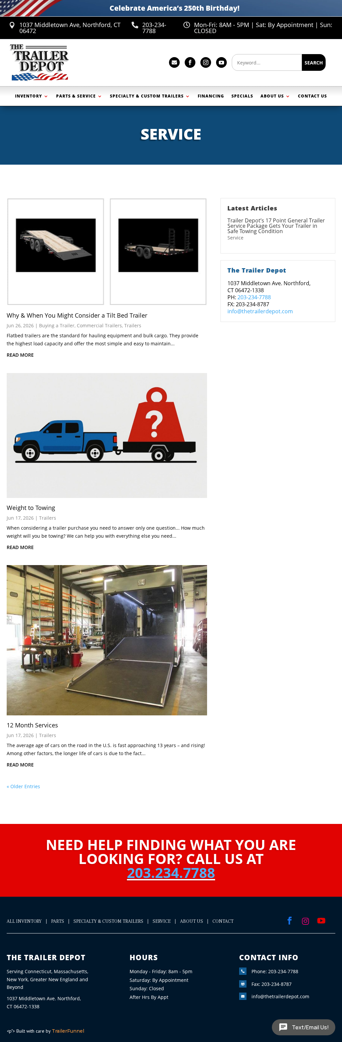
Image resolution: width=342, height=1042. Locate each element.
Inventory (28, 96)
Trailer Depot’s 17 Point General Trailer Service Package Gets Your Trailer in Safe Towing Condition (276, 226)
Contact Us (312, 96)
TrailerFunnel (68, 1031)
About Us (272, 96)
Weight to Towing (31, 508)
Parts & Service (76, 96)
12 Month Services (32, 725)
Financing (211, 96)
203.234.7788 (171, 872)
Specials (242, 96)
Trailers (132, 325)
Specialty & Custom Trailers (147, 96)
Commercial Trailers (99, 325)
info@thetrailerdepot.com (260, 311)
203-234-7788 (254, 297)
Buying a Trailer (56, 325)
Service (235, 237)
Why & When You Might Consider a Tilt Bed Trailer (77, 315)
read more (20, 355)
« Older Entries (23, 786)
